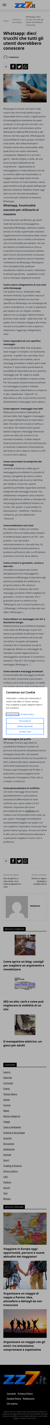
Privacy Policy (27, 714)
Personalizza (25, 721)
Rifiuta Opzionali (25, 726)
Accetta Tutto (25, 731)
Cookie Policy (12, 714)
